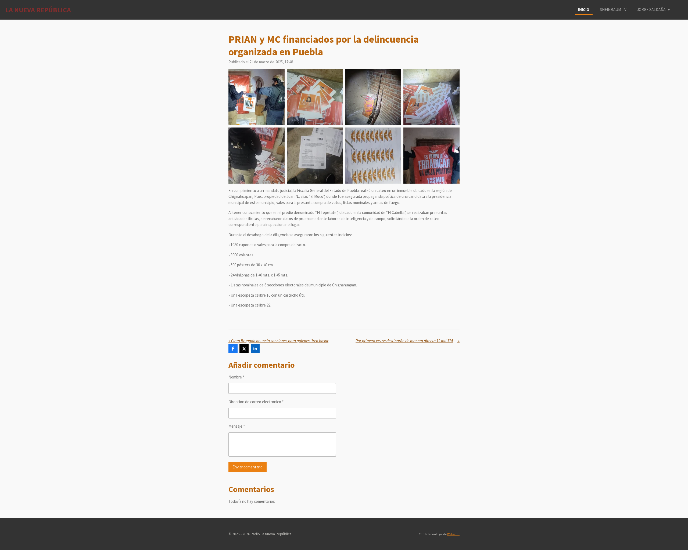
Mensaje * (236, 426)
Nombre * (236, 377)
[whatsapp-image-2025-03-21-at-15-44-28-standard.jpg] (315, 155)
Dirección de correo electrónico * (256, 401)
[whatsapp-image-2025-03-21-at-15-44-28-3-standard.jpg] (431, 97)
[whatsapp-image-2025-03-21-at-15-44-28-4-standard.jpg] (256, 155)
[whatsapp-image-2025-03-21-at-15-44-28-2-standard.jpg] (373, 97)
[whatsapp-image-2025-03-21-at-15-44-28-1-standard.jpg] (315, 97)
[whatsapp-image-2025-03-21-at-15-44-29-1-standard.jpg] (373, 155)
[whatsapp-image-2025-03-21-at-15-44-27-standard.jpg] (256, 97)
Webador (453, 534)
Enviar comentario (247, 466)
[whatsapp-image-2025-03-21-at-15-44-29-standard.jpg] (431, 155)
